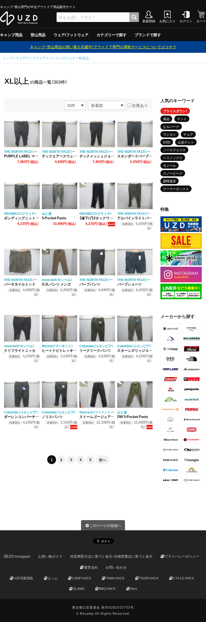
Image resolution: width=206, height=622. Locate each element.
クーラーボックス (176, 188)
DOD (166, 142)
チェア (188, 134)
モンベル (169, 165)
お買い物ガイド (50, 556)
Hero (133, 588)
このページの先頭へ (105, 525)
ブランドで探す (148, 34)
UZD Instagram (18, 556)
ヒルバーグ (171, 126)
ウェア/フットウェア (71, 34)
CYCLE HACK (183, 577)
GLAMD (78, 588)
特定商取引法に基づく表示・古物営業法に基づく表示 (111, 556)
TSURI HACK (149, 577)
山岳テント (186, 142)
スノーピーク (172, 173)
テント (182, 118)
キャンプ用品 (11, 34)
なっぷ (52, 577)
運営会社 (91, 567)
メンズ (54, 57)
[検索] (134, 17)
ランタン (169, 134)
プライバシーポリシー (181, 556)
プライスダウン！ (175, 111)
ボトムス (68, 57)
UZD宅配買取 (23, 577)
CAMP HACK (81, 577)
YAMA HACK (115, 577)
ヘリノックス (172, 157)
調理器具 (169, 181)
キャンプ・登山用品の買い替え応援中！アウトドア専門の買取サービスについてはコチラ (103, 46)
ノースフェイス (174, 149)
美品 (166, 118)
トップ (8, 57)
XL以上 (84, 57)
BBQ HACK (107, 588)
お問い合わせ (116, 567)
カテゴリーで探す (112, 34)
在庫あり (139, 105)
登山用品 (38, 34)
